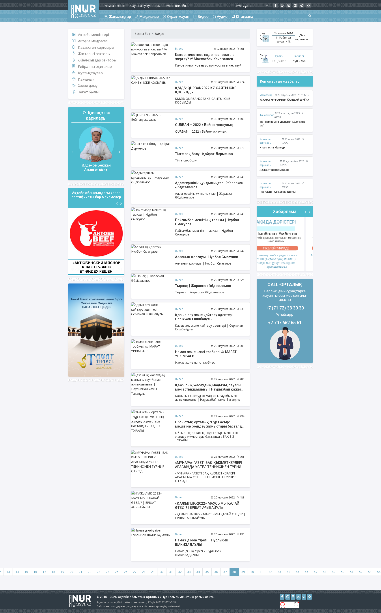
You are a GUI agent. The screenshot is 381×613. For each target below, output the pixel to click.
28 (144, 572)
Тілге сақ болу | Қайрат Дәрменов (204, 154)
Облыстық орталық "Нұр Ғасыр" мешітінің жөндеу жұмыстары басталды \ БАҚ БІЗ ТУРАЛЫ (210, 426)
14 (17, 572)
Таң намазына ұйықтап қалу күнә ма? (282, 123)
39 (243, 572)
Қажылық (86, 79)
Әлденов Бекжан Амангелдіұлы (96, 167)
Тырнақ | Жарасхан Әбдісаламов (203, 286)
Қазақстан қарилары (96, 47)
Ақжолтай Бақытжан (274, 169)
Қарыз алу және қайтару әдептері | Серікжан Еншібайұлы (204, 317)
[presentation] (73, 152)
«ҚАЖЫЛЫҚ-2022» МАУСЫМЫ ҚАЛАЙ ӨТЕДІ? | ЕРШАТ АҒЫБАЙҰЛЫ (207, 505)
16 (35, 572)
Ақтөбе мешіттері (93, 34)
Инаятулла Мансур (272, 147)
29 (153, 572)
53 (370, 572)
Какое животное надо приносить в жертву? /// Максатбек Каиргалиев (204, 57)
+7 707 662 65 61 (285, 322)
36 (216, 572)
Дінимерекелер (302, 37)
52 (360, 572)
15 (26, 572)
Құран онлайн (175, 6)
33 (189, 572)
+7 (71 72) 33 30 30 (285, 308)
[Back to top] (368, 600)
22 (89, 572)
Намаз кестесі (115, 6)
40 (252, 572)
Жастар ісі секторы (94, 53)
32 (180, 572)
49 (333, 572)
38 (234, 572)
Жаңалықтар (267, 115)
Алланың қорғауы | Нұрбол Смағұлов (206, 257)
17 (44, 572)
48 (324, 572)
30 (162, 572)
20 (71, 572)
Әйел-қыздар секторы (97, 60)
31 (171, 572)
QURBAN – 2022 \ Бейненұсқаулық (204, 125)
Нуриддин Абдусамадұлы (278, 191)
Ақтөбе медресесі (93, 41)
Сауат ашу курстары (145, 6)
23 (98, 572)
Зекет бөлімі (88, 92)
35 (207, 572)
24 (107, 572)
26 (125, 572)
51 (351, 572)
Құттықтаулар (90, 72)
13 (8, 572)
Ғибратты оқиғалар (95, 66)
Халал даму (87, 85)
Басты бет (142, 33)
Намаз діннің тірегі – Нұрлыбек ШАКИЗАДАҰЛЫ (201, 542)
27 (134, 572)
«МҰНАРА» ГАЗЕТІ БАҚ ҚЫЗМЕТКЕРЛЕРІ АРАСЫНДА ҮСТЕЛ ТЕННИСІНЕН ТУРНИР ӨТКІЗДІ (209, 467)
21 (80, 572)
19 (62, 572)
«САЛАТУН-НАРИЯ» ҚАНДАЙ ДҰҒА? (284, 99)
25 (116, 572)
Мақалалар (266, 94)
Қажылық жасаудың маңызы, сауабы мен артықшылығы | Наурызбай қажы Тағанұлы (208, 389)
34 (198, 572)
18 (53, 572)
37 (225, 572)
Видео (159, 33)
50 (342, 572)
